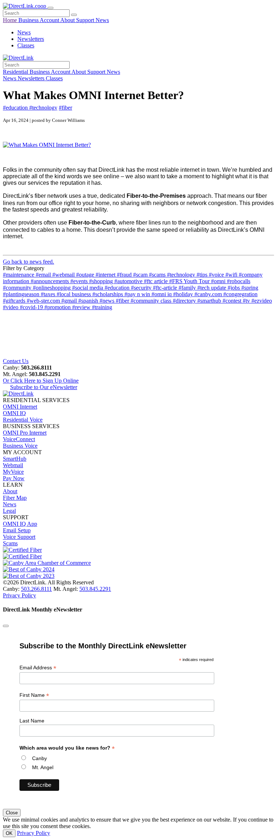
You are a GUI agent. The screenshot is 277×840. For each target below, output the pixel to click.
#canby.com (208, 294)
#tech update (212, 288)
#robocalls (238, 281)
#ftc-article (166, 288)
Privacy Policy (19, 595)
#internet (106, 275)
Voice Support (19, 537)
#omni (219, 281)
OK (9, 833)
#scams (158, 275)
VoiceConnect (19, 439)
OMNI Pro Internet (25, 433)
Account (50, 20)
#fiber (65, 108)
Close (12, 812)
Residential (16, 72)
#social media (88, 288)
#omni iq (162, 294)
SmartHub (14, 459)
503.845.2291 (95, 589)
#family (188, 288)
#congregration (240, 294)
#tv (247, 301)
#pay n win (137, 294)
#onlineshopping (52, 288)
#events (79, 281)
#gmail (69, 301)
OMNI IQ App (20, 524)
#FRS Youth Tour (190, 281)
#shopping (101, 281)
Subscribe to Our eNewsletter (43, 387)
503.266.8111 (36, 589)
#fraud (125, 275)
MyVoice (13, 472)
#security (142, 288)
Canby (39, 758)
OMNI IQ (14, 413)
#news (108, 301)
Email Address (37, 667)
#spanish (89, 301)
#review (82, 307)
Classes (25, 45)
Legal (9, 511)
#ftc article (156, 281)
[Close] (6, 626)
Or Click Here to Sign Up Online (41, 381)
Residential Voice (23, 420)
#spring (249, 288)
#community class (152, 301)
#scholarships (108, 294)
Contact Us (15, 361)
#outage (86, 275)
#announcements (50, 281)
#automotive (129, 281)
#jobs (234, 288)
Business (29, 20)
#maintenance (19, 275)
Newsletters (30, 39)
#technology (43, 108)
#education (16, 108)
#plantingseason (22, 294)
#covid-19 (32, 307)
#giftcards (15, 301)
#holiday (183, 294)
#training (102, 307)
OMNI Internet (20, 407)
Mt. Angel (42, 767)
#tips (203, 275)
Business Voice (20, 446)
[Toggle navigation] (50, 8)
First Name (34, 695)
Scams (10, 543)
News (102, 20)
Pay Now (14, 478)
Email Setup (17, 530)
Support (86, 20)
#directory (185, 301)
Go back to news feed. (28, 262)
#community (18, 288)
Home (10, 20)
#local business (74, 294)
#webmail (64, 275)
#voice (217, 275)
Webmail (13, 465)
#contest (233, 301)
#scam (141, 275)
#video (11, 307)
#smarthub (210, 301)
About (68, 20)
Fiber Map (15, 498)
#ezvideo (261, 301)
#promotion (58, 307)
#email (44, 275)
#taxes (49, 294)
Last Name (31, 721)
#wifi (232, 275)
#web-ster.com (44, 301)
